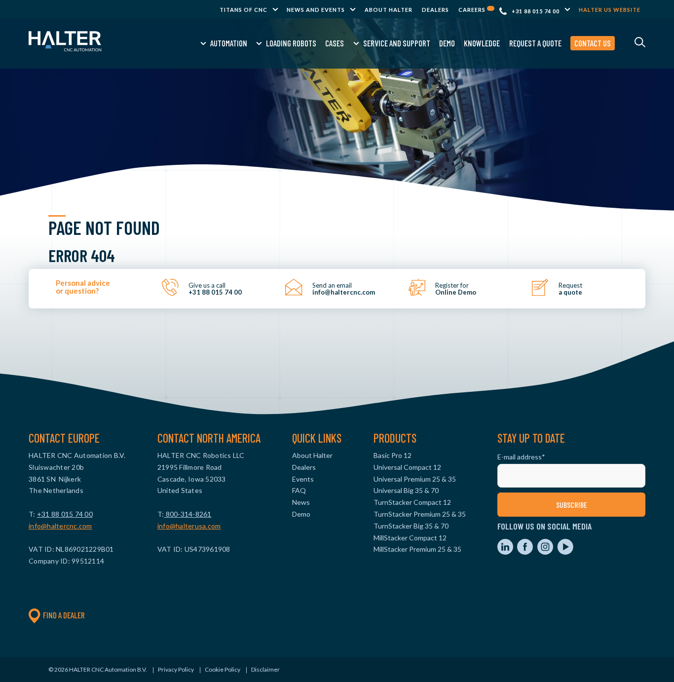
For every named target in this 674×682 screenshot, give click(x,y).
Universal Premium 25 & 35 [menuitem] (415, 479)
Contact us (592, 43)
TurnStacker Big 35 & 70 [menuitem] (411, 526)
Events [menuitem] (303, 479)
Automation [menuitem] (228, 43)
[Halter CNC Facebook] (525, 552)
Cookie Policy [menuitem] (222, 669)
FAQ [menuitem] (299, 490)
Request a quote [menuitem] (535, 43)
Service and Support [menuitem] (396, 43)
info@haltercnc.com (60, 526)
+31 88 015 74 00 (536, 11)
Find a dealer (64, 615)
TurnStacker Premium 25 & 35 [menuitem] (420, 514)
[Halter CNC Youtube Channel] (565, 552)
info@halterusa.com (189, 526)
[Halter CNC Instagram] (546, 552)
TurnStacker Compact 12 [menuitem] (412, 502)
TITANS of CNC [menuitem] (243, 9)
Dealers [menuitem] (435, 9)
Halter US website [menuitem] (609, 9)
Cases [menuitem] (334, 43)
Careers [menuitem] (472, 9)
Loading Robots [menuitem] (291, 43)
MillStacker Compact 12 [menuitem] (410, 537)
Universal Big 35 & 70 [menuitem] (406, 490)
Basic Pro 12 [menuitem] (393, 455)
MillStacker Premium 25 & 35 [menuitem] (417, 549)
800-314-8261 (187, 514)
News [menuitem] (301, 502)
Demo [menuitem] (447, 43)
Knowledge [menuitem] (482, 43)
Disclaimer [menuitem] (265, 669)
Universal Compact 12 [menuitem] (407, 467)
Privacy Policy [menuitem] (176, 669)
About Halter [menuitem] (388, 9)
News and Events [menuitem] (316, 9)
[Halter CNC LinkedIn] (506, 552)
